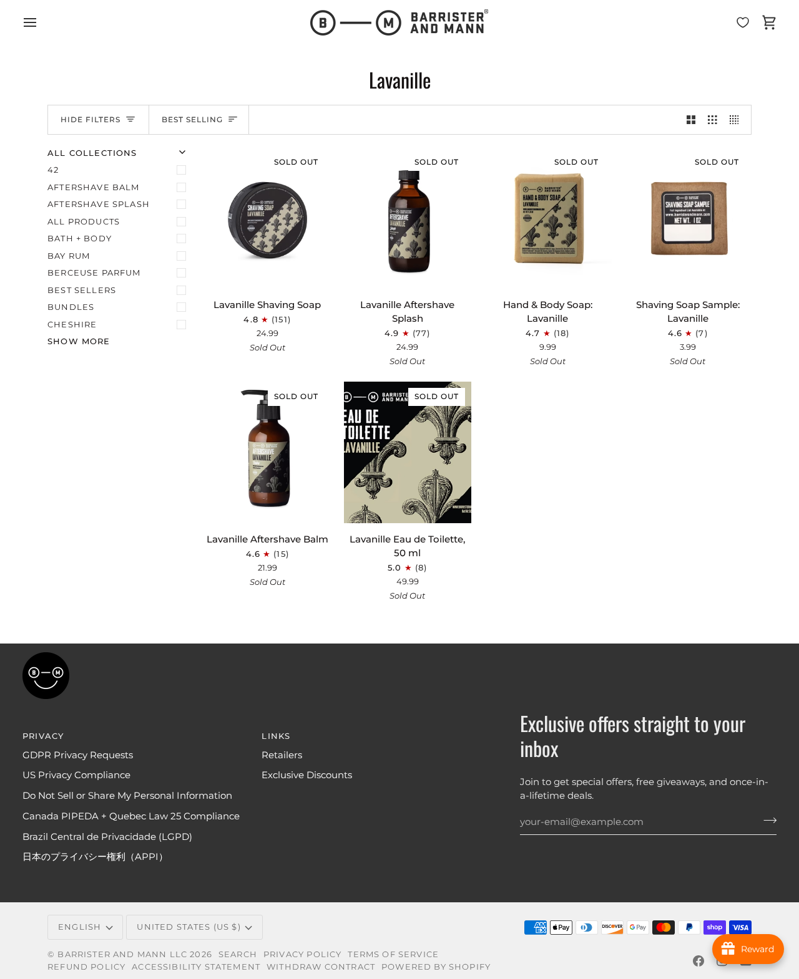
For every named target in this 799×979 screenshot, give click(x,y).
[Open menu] (41, 22)
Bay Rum (68, 256)
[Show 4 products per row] (737, 119)
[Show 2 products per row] (691, 119)
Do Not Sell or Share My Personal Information (127, 795)
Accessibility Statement (196, 967)
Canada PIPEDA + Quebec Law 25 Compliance (131, 816)
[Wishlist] (743, 22)
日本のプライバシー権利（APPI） (95, 856)
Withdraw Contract (321, 967)
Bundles (70, 307)
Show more (78, 341)
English (79, 927)
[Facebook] (698, 961)
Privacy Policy (302, 954)
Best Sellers (81, 290)
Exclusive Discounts (307, 775)
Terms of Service (393, 954)
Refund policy (86, 967)
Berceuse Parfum (94, 272)
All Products (83, 221)
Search (237, 954)
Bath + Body (79, 238)
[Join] (766, 821)
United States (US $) (188, 927)
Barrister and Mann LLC (122, 954)
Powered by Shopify (436, 967)
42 (53, 170)
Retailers (282, 755)
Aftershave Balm (93, 187)
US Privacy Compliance (76, 775)
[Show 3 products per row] (712, 119)
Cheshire (72, 324)
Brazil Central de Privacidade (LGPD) (107, 836)
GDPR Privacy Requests (77, 755)
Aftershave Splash (98, 204)
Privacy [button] (43, 736)
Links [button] (276, 736)
